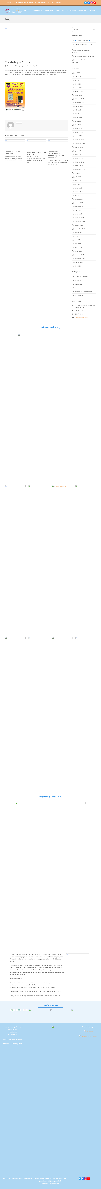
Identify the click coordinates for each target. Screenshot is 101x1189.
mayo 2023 (77, 154)
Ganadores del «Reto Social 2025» (13, 153)
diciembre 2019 (79, 217)
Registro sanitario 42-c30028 (12, 1039)
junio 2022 (77, 177)
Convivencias (79, 284)
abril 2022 (77, 184)
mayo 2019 (77, 240)
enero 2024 (78, 136)
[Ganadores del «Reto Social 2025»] (15, 144)
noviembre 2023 (79, 143)
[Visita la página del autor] (10, 125)
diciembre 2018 (79, 255)
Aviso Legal (39, 1179)
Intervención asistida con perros (84, 56)
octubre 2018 (78, 262)
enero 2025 (78, 117)
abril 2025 (77, 114)
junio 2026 (77, 76)
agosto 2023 (78, 151)
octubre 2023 (78, 147)
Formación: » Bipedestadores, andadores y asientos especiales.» (56, 155)
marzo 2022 (78, 188)
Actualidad (78, 280)
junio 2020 (77, 210)
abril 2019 (77, 243)
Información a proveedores (50, 1184)
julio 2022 (77, 173)
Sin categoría (33, 66)
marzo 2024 (78, 128)
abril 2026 (77, 84)
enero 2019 (78, 251)
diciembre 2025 (79, 99)
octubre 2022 (78, 165)
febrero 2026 (78, 91)
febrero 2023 (78, 158)
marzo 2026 (78, 88)
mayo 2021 (77, 195)
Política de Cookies (50, 1179)
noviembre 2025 (79, 102)
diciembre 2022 (79, 162)
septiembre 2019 (79, 229)
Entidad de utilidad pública (12, 1044)
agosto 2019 (78, 232)
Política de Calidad (54, 1181)
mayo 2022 (77, 180)
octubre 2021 (78, 192)
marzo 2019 (78, 247)
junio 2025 (77, 110)
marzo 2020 (78, 214)
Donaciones (78, 288)
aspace (23, 66)
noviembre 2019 (79, 221)
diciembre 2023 (79, 139)
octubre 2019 (78, 225)
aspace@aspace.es (81, 317)
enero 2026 (78, 95)
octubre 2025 (78, 106)
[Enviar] (94, 29)
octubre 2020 (78, 203)
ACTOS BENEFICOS (81, 277)
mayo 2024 (77, 121)
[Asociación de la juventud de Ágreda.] (36, 144)
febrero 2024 (78, 132)
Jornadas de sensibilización (83, 291)
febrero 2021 (78, 199)
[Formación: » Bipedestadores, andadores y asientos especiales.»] (58, 144)
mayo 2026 (77, 80)
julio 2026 (77, 73)
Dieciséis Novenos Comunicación (21, 1179)
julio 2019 (77, 236)
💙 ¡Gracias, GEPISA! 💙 (82, 40)
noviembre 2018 (79, 258)
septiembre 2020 (79, 206)
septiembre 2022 (79, 169)
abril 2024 (77, 125)
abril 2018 (77, 266)
